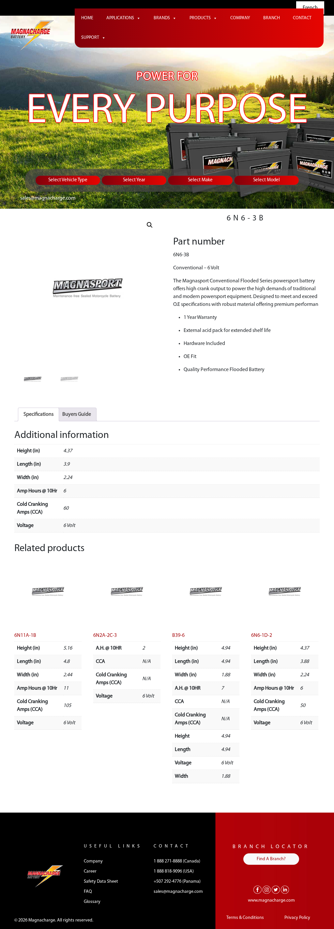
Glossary (92, 901)
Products (200, 18)
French (310, 7)
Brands (162, 18)
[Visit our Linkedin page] (285, 889)
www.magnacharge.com (271, 900)
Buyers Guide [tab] (76, 414)
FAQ (88, 891)
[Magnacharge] (32, 36)
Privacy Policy (297, 917)
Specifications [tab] (38, 414)
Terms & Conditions (245, 917)
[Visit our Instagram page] (267, 889)
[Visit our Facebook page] (257, 889)
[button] (150, 225)
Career (90, 871)
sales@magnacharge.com (47, 198)
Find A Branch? (271, 859)
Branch (271, 18)
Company (240, 18)
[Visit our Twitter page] (276, 889)
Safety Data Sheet (101, 881)
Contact (302, 18)
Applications (120, 18)
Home (87, 18)
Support (90, 37)
